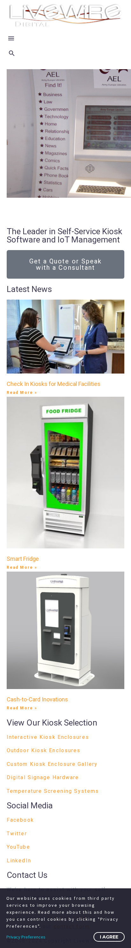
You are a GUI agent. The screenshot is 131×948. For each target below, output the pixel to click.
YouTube (18, 847)
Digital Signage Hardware (43, 777)
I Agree (109, 937)
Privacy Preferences (25, 937)
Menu (11, 38)
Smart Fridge (23, 558)
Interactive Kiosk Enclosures (48, 737)
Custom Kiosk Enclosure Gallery (52, 764)
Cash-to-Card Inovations (37, 699)
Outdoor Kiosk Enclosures (43, 750)
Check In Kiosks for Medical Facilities (53, 384)
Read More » (22, 392)
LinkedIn (19, 861)
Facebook (20, 820)
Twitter (17, 834)
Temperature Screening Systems (53, 791)
